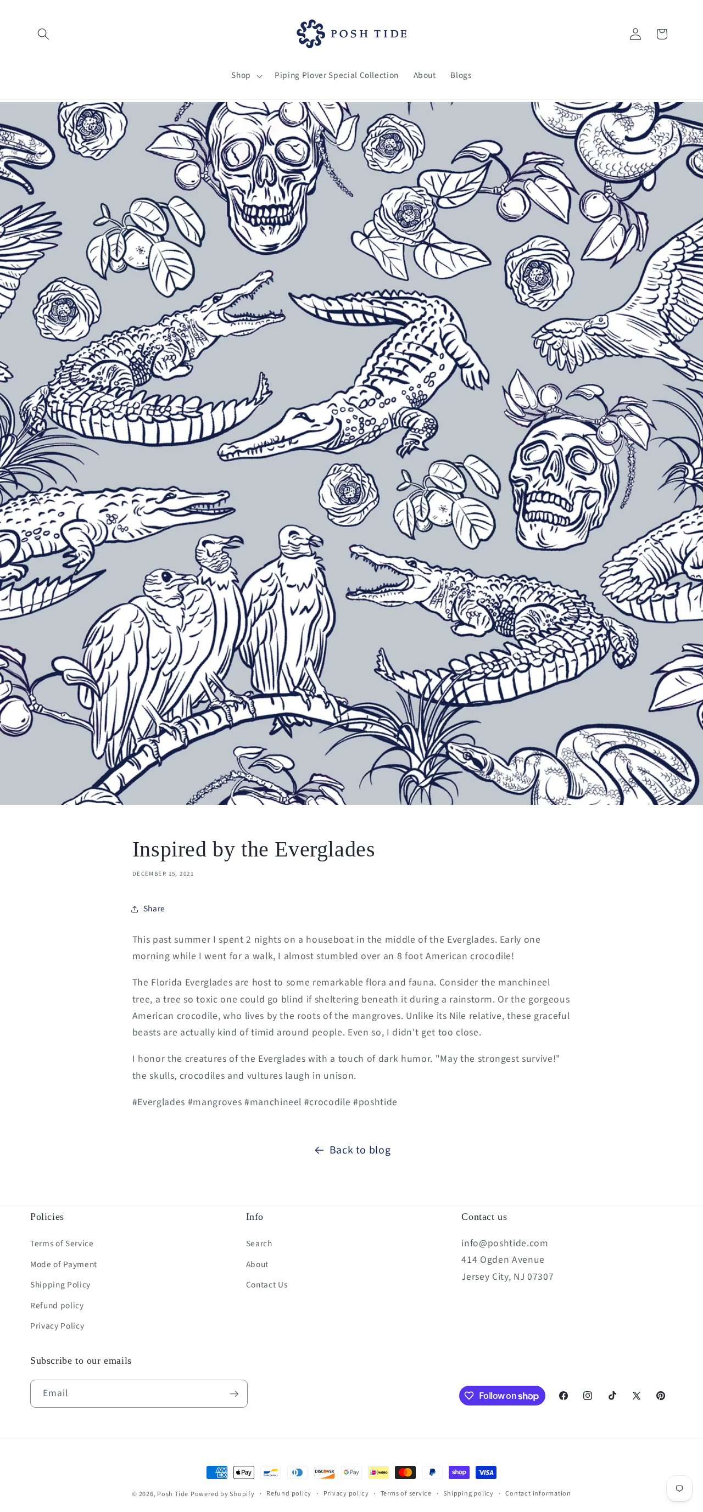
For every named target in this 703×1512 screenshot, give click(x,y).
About (257, 1264)
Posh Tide (172, 1494)
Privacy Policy (57, 1326)
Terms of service (406, 1493)
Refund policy (57, 1306)
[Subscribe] (234, 1394)
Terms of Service (62, 1243)
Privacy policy (346, 1493)
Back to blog (360, 1150)
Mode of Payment (63, 1264)
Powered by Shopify (223, 1494)
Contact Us (267, 1285)
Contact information (538, 1493)
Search (259, 1243)
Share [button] (154, 909)
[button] (43, 34)
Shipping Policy (60, 1285)
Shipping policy (468, 1493)
